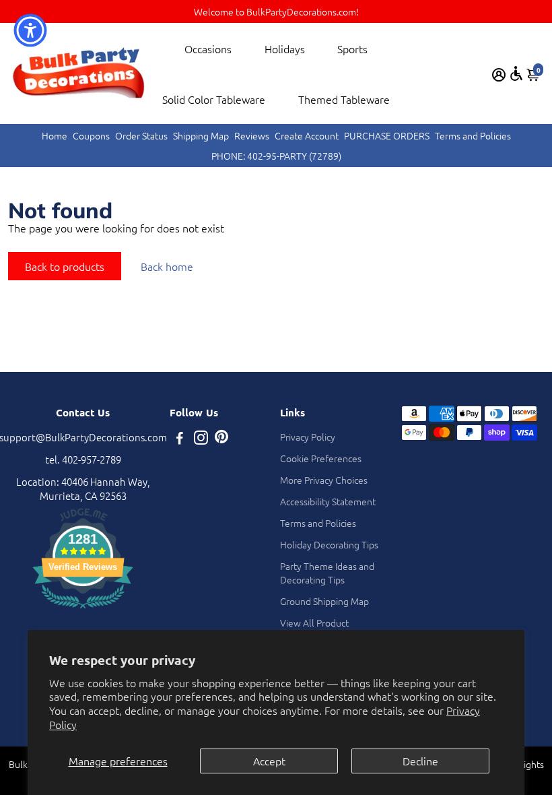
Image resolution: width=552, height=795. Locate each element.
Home (54, 135)
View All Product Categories (314, 629)
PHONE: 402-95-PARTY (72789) (276, 155)
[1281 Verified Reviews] (83, 610)
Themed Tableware (344, 99)
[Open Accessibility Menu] (516, 73)
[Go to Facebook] (179, 439)
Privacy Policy (307, 436)
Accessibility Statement (328, 501)
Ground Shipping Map (324, 601)
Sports (352, 48)
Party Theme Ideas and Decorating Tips (327, 572)
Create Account (307, 135)
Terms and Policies (473, 135)
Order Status (141, 135)
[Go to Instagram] (201, 439)
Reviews (251, 135)
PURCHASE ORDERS (386, 135)
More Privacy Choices (324, 479)
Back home (167, 266)
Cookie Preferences (320, 458)
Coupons (91, 135)
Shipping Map (201, 135)
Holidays (285, 48)
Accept (269, 760)
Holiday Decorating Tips (329, 544)
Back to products (64, 266)
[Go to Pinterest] (221, 439)
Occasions (208, 48)
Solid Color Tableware (213, 99)
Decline (420, 760)
